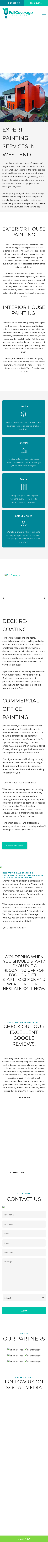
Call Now (25, 1538)
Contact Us (17, 1172)
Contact (23, 1462)
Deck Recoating (24, 1485)
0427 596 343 (14, 3)
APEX (25, 1533)
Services (24, 1457)
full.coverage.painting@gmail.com (25, 1504)
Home (24, 1448)
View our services (14, 845)
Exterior (24, 1476)
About (24, 1452)
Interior (24, 1481)
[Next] (45, 598)
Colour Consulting (24, 1490)
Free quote (36, 2)
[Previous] (3, 598)
